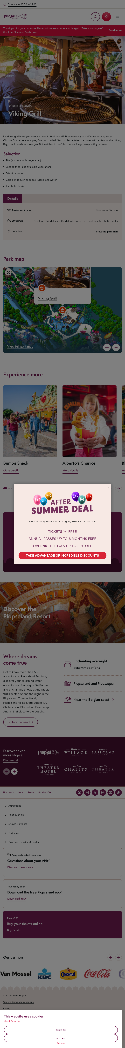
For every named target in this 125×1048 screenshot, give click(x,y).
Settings (61, 1043)
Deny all (60, 1038)
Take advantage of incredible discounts (62, 555)
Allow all (61, 1030)
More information (12, 1021)
